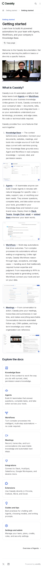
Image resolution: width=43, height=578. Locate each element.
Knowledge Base (13, 133)
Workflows (34, 96)
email (28, 214)
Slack (33, 211)
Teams (9, 214)
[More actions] (40, 3)
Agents (21, 96)
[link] (21, 374)
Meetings (10, 307)
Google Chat (18, 214)
